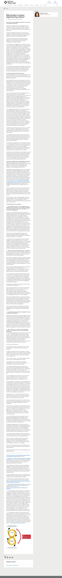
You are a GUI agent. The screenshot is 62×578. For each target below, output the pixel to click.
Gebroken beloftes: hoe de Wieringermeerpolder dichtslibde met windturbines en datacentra (18, 456)
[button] (8, 5)
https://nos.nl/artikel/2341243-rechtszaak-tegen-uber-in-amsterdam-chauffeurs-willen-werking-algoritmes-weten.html (17, 181)
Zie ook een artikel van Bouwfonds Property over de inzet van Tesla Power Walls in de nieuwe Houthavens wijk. (18, 481)
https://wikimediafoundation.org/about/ (17, 522)
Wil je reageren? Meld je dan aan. (12, 565)
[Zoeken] (57, 5)
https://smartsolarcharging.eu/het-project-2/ (17, 484)
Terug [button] (6, 8)
